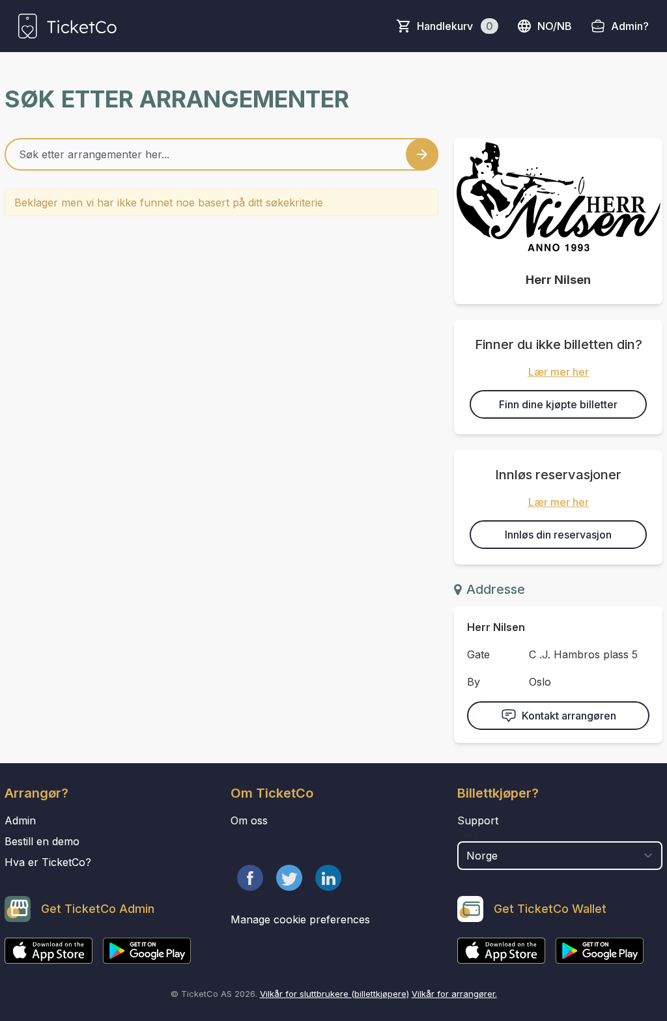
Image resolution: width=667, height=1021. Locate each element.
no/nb (554, 26)
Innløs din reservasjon (558, 534)
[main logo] (67, 26)
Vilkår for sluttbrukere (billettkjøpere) (334, 993)
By (473, 681)
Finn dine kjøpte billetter (558, 404)
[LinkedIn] (328, 878)
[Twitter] (289, 878)
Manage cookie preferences (300, 919)
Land (470, 834)
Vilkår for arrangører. (454, 993)
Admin (20, 820)
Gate (478, 654)
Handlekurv (455, 26)
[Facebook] (250, 878)
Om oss (249, 820)
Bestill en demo (42, 841)
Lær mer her (558, 371)
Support (477, 820)
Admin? (630, 26)
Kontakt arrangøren (569, 715)
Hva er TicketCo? (48, 862)
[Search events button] (422, 154)
